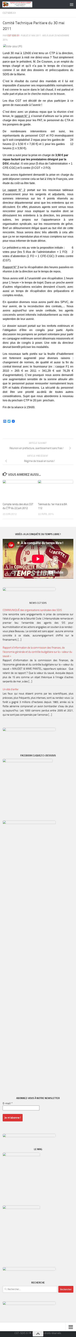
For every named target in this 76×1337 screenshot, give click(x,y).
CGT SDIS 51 (9, 12)
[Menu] (71, 4)
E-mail (8, 1103)
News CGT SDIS (38, 602)
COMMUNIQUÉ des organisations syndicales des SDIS (32, 610)
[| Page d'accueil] (22, 4)
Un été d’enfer (11, 689)
